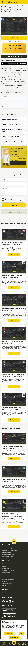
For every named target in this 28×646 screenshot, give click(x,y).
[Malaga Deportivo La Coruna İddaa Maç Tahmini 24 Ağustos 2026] (14, 366)
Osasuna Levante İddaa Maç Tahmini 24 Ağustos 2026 (11, 409)
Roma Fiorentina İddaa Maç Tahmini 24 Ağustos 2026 (14, 309)
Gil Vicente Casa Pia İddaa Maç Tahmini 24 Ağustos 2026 (12, 276)
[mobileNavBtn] (4, 2)
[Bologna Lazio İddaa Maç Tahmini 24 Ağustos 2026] (14, 333)
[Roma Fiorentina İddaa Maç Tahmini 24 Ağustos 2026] (14, 300)
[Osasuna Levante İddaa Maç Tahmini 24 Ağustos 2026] (14, 399)
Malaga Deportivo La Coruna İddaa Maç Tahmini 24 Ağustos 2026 (13, 376)
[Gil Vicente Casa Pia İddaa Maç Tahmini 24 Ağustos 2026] (14, 267)
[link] (17, 2)
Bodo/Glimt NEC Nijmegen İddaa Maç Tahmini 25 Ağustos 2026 (12, 515)
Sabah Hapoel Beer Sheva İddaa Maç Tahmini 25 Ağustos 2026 (12, 243)
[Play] (3, 63)
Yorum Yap (14, 205)
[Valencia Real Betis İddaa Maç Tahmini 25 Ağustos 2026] (14, 438)
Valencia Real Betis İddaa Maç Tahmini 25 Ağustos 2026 (12, 447)
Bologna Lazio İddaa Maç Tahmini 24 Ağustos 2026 (13, 343)
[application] (14, 63)
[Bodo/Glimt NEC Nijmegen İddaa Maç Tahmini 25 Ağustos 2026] (14, 505)
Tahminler (5, 6)
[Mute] (21, 63)
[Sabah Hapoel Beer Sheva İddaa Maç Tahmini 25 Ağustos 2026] (14, 234)
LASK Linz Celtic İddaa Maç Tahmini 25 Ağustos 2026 (14, 480)
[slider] (24, 63)
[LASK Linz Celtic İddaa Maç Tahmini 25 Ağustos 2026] (14, 471)
